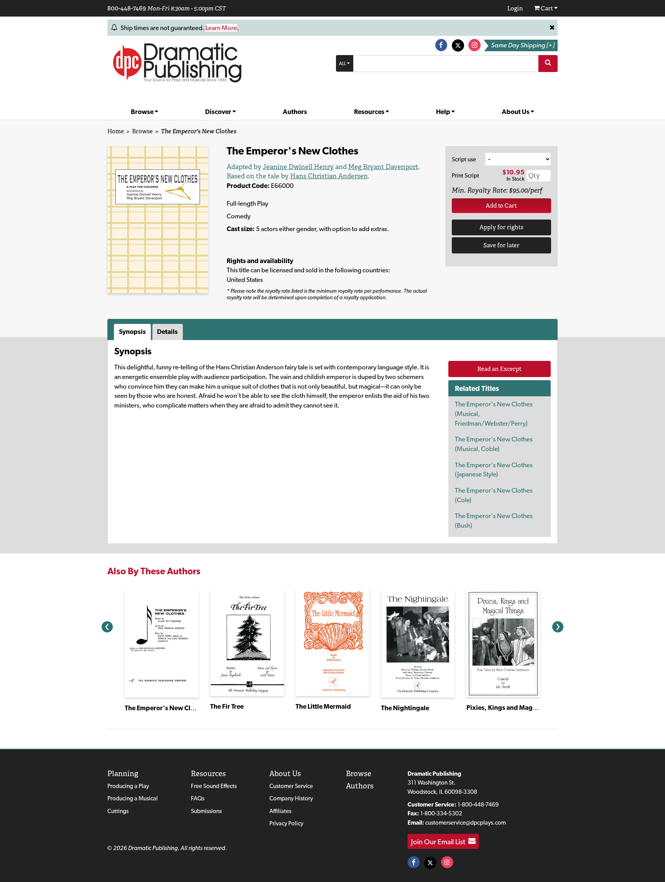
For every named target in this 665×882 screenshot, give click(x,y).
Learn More (221, 28)
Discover (218, 112)
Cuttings (118, 811)
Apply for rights (501, 227)
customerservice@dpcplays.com (465, 822)
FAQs (197, 798)
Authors (295, 112)
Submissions (206, 811)
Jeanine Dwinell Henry (298, 167)
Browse (143, 112)
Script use (464, 159)
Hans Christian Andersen (329, 176)
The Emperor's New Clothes (166, 708)
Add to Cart (501, 205)
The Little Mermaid (323, 706)
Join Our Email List (439, 841)
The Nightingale (405, 708)
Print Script (465, 175)
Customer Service (291, 786)
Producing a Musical (132, 798)
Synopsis (132, 331)
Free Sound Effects (214, 786)
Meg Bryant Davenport (383, 167)
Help (443, 112)
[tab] (133, 332)
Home (115, 131)
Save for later (501, 245)
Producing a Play (128, 786)
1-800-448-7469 (478, 804)
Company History (291, 798)
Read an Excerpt (499, 369)
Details (167, 331)
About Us (516, 112)
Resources (370, 112)
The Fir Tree (227, 706)
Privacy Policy (286, 823)
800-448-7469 (126, 8)
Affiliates (280, 811)
